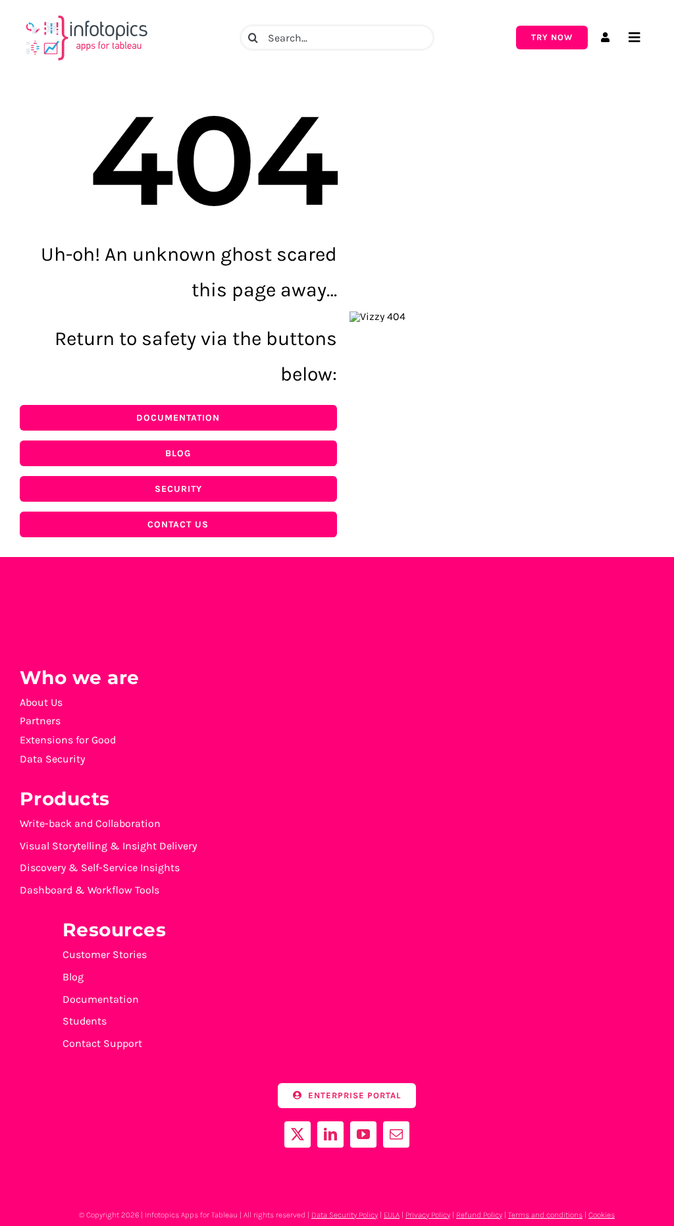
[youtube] (363, 1134)
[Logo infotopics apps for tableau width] (85, 15)
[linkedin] (330, 1134)
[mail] (396, 1134)
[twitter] (297, 1134)
